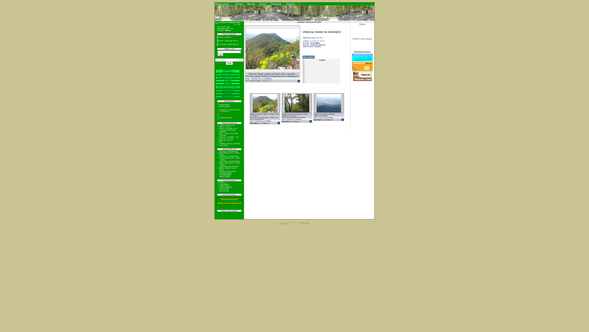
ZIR (220, 142)
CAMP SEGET (224, 186)
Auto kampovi (228, 94)
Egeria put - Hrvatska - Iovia (229, 137)
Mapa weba (228, 83)
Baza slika (251, 4)
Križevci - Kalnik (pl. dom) (228, 128)
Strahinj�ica (315, 43)
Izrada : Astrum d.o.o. (294, 223)
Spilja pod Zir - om (225, 140)
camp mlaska (224, 184)
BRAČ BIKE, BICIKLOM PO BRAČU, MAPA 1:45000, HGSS (229, 168)
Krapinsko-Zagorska (318, 45)
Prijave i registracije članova (228, 41)
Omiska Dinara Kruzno (227, 125)
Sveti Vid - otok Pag (226, 138)
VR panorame (276, 4)
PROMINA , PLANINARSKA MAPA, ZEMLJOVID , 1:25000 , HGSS (230, 157)
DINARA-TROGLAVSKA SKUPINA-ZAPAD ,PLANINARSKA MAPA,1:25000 (227, 174)
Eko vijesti (227, 80)
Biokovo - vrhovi (225, 127)
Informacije (291, 4)
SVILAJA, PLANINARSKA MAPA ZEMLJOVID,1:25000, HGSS (229, 152)
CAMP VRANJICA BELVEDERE (225, 188)
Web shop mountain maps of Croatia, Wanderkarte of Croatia (228, 87)
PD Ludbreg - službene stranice (228, 75)
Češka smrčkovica (225, 118)
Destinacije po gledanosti (229, 203)
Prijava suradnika (225, 37)
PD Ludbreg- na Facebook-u (228, 78)
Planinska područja (221, 4)
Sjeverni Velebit (224, 106)
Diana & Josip (224, 191)
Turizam (263, 4)
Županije (240, 4)
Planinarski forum (229, 199)
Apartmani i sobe (228, 96)
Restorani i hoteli (228, 91)
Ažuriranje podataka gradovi (229, 44)
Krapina (318, 46)
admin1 (222, 182)
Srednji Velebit (224, 105)
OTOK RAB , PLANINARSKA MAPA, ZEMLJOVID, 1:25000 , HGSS (229, 163)
